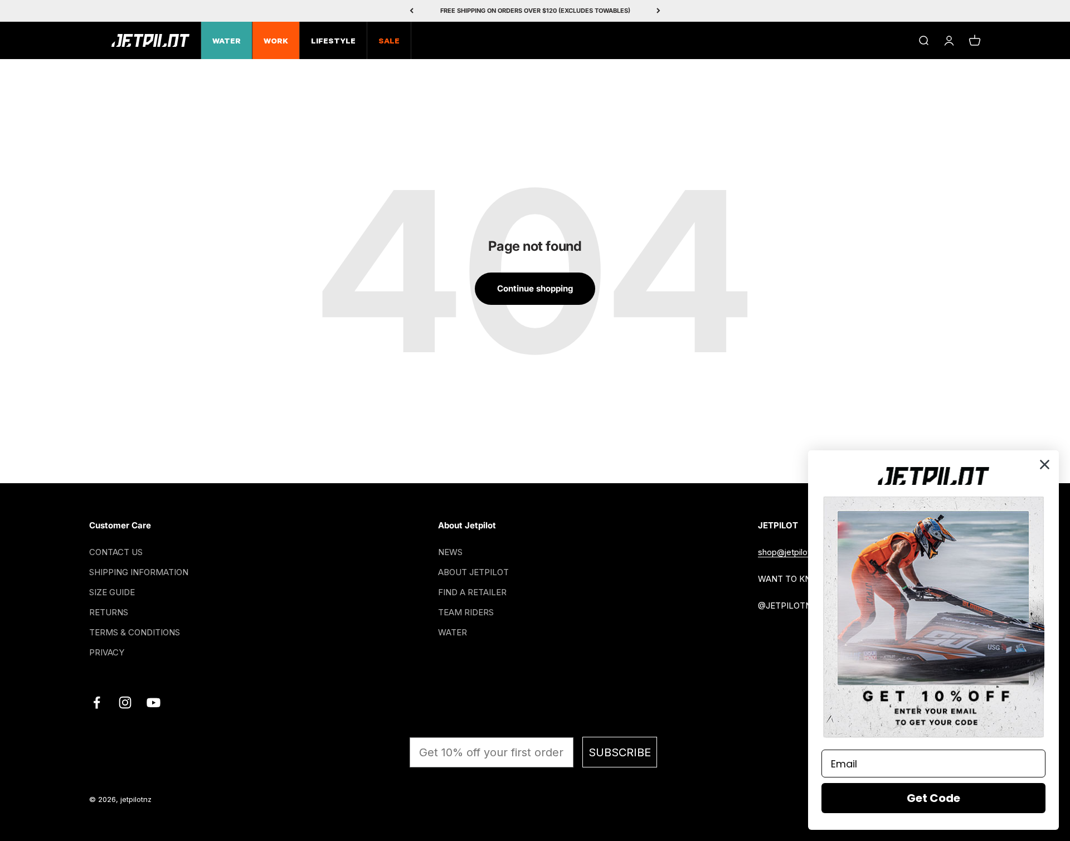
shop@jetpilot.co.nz (796, 552)
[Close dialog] (1044, 464)
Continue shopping (535, 288)
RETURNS (108, 612)
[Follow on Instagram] (125, 702)
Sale (389, 41)
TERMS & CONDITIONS (134, 632)
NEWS (450, 552)
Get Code (933, 798)
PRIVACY (106, 652)
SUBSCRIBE (619, 752)
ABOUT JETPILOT (473, 572)
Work (276, 41)
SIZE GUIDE (112, 592)
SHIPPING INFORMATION (138, 572)
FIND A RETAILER (472, 592)
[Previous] (412, 11)
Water (226, 41)
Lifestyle (333, 41)
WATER (452, 632)
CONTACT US (116, 552)
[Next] (658, 11)
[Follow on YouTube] (153, 702)
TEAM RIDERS (466, 612)
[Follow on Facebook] (96, 702)
